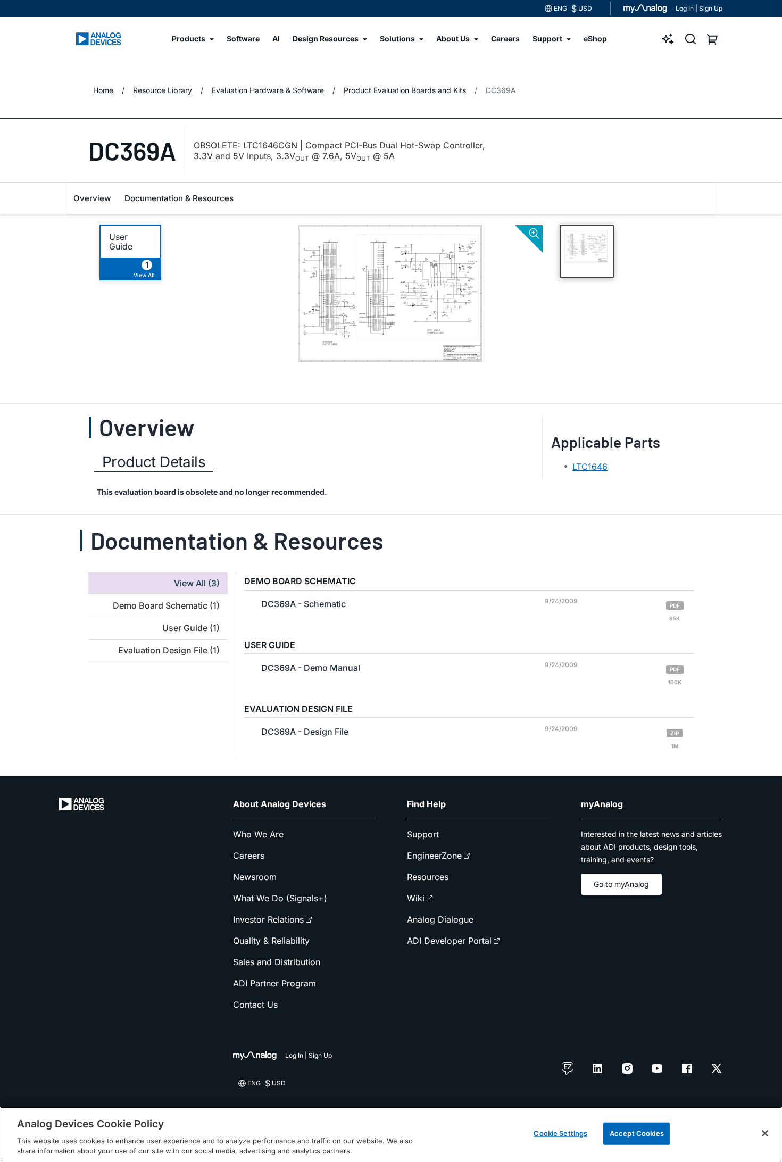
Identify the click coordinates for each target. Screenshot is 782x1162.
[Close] (765, 1133)
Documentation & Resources (179, 198)
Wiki (416, 898)
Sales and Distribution (276, 962)
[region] (391, 1134)
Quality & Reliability (271, 940)
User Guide (120, 241)
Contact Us (255, 1004)
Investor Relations (268, 919)
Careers (248, 855)
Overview (92, 198)
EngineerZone (434, 855)
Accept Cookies (637, 1133)
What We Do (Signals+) (280, 898)
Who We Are (258, 834)
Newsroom (255, 877)
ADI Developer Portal (449, 940)
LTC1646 (590, 466)
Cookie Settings (560, 1133)
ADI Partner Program (274, 983)
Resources (427, 877)
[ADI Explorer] (668, 38)
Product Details (153, 462)
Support (423, 834)
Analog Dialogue (440, 919)
